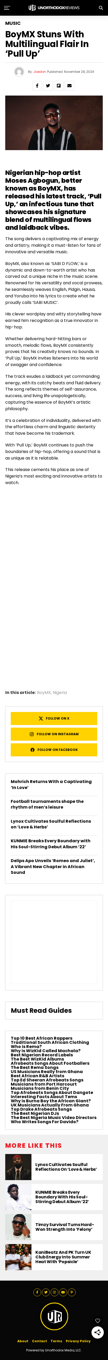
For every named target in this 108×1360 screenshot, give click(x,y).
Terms (56, 1341)
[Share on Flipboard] (58, 85)
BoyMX (44, 693)
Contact (39, 1341)
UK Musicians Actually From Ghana (50, 1105)
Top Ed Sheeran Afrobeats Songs (47, 1080)
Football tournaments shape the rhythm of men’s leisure (47, 804)
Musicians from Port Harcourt (44, 1084)
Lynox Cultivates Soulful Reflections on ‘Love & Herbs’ (51, 824)
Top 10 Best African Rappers (41, 1038)
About (22, 1341)
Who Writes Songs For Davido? (44, 1122)
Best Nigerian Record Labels (42, 1055)
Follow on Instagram (58, 734)
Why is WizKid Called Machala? (45, 1051)
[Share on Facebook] (37, 85)
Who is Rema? (26, 1047)
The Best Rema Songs (34, 1067)
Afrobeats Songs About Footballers (50, 1063)
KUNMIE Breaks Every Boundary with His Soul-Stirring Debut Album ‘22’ (50, 844)
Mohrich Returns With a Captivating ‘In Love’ (51, 784)
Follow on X (57, 718)
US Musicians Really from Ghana (47, 1072)
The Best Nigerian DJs (35, 1113)
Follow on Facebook (57, 749)
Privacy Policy (78, 1341)
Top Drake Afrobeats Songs (41, 1109)
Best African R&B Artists (37, 1076)
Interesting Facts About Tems (44, 1097)
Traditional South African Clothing (50, 1042)
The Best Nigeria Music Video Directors (53, 1118)
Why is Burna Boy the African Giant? (51, 1101)
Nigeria (60, 693)
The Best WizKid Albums (37, 1059)
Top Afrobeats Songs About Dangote (52, 1093)
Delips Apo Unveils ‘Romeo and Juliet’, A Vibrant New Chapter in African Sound (53, 866)
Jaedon (39, 71)
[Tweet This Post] (48, 85)
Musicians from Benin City (40, 1088)
